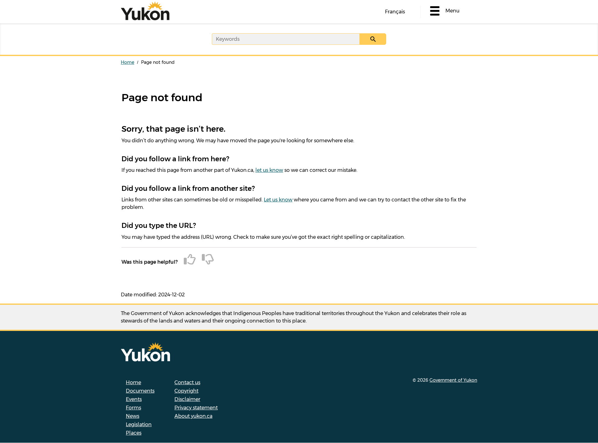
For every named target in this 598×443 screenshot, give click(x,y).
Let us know (278, 200)
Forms (133, 408)
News (132, 416)
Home (127, 62)
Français (395, 12)
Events (134, 399)
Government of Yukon (453, 380)
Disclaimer (187, 399)
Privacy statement (196, 408)
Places (133, 433)
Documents (140, 391)
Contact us (187, 382)
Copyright (186, 391)
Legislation (139, 424)
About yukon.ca (193, 416)
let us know (269, 170)
